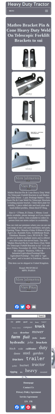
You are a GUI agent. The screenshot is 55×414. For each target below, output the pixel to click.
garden (38, 353)
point (18, 322)
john (30, 342)
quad (25, 322)
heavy (31, 370)
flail (26, 337)
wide (20, 348)
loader (43, 338)
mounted (43, 372)
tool (31, 322)
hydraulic (17, 342)
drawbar (24, 332)
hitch (12, 348)
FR (31, 401)
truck (40, 326)
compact (27, 327)
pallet (14, 366)
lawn (36, 322)
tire (21, 372)
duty (43, 347)
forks (34, 338)
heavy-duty (16, 328)
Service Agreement (29, 397)
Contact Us (28, 387)
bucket (24, 365)
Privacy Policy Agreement (28, 392)
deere (17, 353)
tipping (13, 371)
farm (15, 337)
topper (43, 322)
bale (15, 333)
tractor (38, 364)
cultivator (31, 348)
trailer (35, 358)
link (12, 322)
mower (38, 331)
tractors (17, 359)
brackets (41, 342)
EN (26, 401)
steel (26, 353)
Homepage (28, 383)
